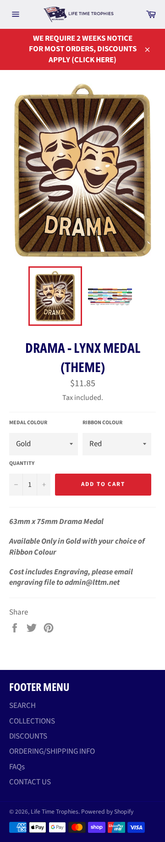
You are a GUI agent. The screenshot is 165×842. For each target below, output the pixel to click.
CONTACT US (30, 782)
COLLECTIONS (32, 721)
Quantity (21, 463)
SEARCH (22, 705)
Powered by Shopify (107, 811)
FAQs (17, 766)
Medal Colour (28, 422)
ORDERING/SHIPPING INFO (52, 751)
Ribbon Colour (102, 422)
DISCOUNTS (28, 736)
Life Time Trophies (54, 811)
